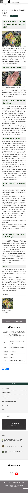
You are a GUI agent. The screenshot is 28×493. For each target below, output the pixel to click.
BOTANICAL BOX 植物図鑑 (9, 401)
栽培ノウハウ (13, 16)
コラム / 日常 (5, 405)
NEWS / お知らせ (6, 393)
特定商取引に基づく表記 (19, 482)
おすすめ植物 (5, 388)
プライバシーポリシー (8, 482)
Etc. (3, 409)
